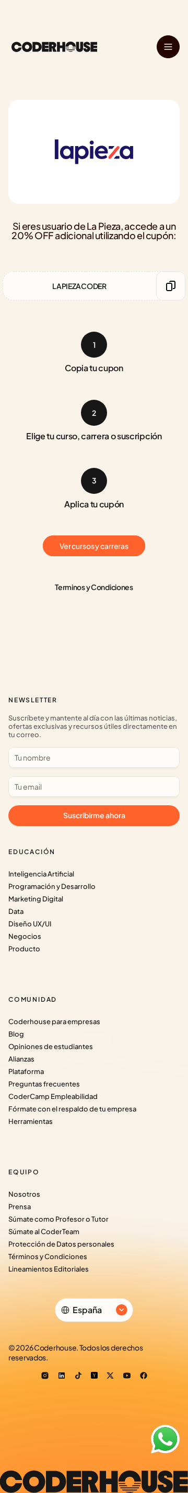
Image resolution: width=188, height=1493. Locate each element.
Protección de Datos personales (61, 1244)
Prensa (19, 1206)
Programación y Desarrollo (52, 886)
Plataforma (26, 1071)
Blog (16, 1034)
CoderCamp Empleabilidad (53, 1096)
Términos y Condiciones (47, 1256)
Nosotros (24, 1194)
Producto (24, 949)
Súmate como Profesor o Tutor (58, 1219)
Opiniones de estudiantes (50, 1046)
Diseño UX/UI (29, 924)
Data (16, 911)
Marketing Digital (35, 899)
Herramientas (30, 1121)
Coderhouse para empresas (54, 1021)
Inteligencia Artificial (41, 874)
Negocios (24, 936)
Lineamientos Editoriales (48, 1269)
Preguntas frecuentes (44, 1084)
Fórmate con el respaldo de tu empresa (72, 1109)
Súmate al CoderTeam (43, 1231)
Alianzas (21, 1059)
